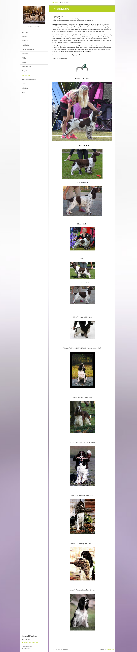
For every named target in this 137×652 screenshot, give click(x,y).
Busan (24, 36)
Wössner (25, 54)
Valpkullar (25, 45)
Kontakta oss (26, 67)
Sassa (24, 62)
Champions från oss (29, 79)
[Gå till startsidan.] (34, 12)
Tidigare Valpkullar (28, 49)
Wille (24, 58)
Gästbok (25, 88)
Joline (24, 84)
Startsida (25, 32)
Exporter (25, 71)
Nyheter (25, 41)
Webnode (110, 649)
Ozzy (23, 92)
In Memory (26, 75)
